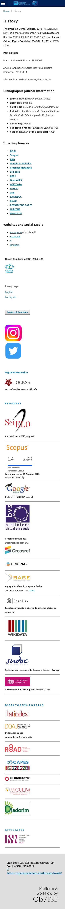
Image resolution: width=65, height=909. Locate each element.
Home (6, 10)
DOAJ (13, 151)
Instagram (16, 232)
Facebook (15, 236)
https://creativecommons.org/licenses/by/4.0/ (34, 873)
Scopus (14, 155)
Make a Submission (17, 312)
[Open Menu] (3, 3)
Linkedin (15, 244)
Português (10, 297)
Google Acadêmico (21, 163)
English (9, 292)
